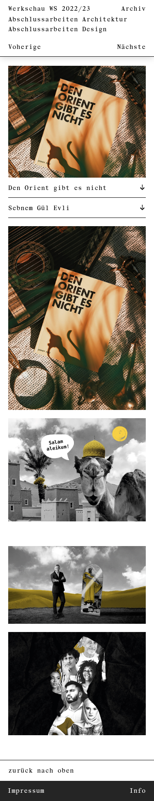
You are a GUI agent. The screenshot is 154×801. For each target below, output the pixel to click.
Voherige (24, 47)
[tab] (77, 187)
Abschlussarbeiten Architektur (67, 19)
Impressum (25, 791)
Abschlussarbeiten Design (57, 29)
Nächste (131, 47)
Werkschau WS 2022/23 (49, 9)
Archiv (133, 9)
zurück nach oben (41, 771)
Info (137, 791)
